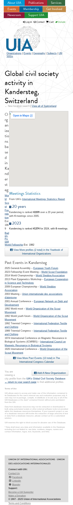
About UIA (14, 2)
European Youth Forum (45, 268)
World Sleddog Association (50, 275)
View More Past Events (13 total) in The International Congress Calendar (38, 360)
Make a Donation (17, 495)
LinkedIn (16, 481)
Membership (31, 9)
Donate (61, 22)
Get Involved (54, 9)
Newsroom (14, 15)
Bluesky (16, 484)
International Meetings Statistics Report (43, 199)
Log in (29, 22)
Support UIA (36, 15)
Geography (39, 53)
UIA (19, 36)
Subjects (52, 53)
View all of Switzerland (44, 106)
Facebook (17, 477)
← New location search (17, 106)
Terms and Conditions (19, 503)
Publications (36, 2)
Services (56, 2)
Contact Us (14, 473)
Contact (40, 22)
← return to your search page (20, 382)
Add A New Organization (51, 372)
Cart (51, 22)
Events (11, 9)
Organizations (14, 53)
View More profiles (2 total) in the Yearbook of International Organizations (38, 251)
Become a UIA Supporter (21, 492)
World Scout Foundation (54, 272)
